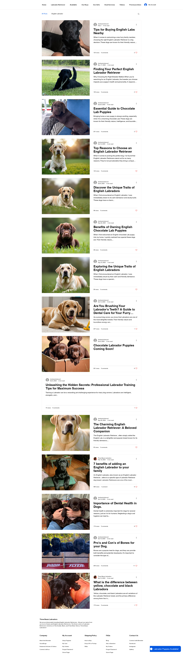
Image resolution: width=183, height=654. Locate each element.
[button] (58, 4)
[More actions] (137, 24)
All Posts (44, 14)
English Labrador (57, 14)
